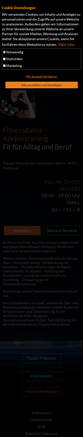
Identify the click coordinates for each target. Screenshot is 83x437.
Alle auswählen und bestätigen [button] (41, 85)
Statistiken (14, 59)
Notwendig (14, 52)
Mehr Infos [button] (66, 44)
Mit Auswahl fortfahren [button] (41, 76)
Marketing (14, 65)
